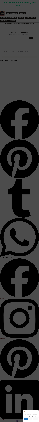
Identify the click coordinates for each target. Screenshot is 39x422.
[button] (37, 411)
